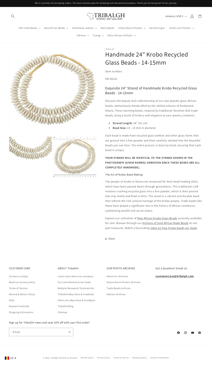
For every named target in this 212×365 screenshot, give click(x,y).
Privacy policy (103, 357)
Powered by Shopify (68, 357)
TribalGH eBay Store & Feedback (76, 294)
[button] (13, 16)
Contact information (159, 357)
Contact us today (18, 276)
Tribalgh (54, 357)
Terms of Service (18, 288)
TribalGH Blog (65, 306)
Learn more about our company (75, 276)
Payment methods (19, 306)
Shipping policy (139, 357)
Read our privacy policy (22, 282)
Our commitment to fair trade (74, 282)
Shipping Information (21, 312)
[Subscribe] (69, 332)
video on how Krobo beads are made (173, 228)
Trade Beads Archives (119, 288)
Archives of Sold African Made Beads (165, 223)
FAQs (12, 300)
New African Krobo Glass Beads (157, 218)
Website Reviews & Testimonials (76, 288)
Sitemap (62, 312)
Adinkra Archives (116, 294)
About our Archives (117, 276)
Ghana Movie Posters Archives (123, 282)
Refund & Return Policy (22, 294)
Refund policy (87, 357)
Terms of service (121, 357)
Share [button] (111, 238)
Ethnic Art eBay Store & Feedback (76, 300)
